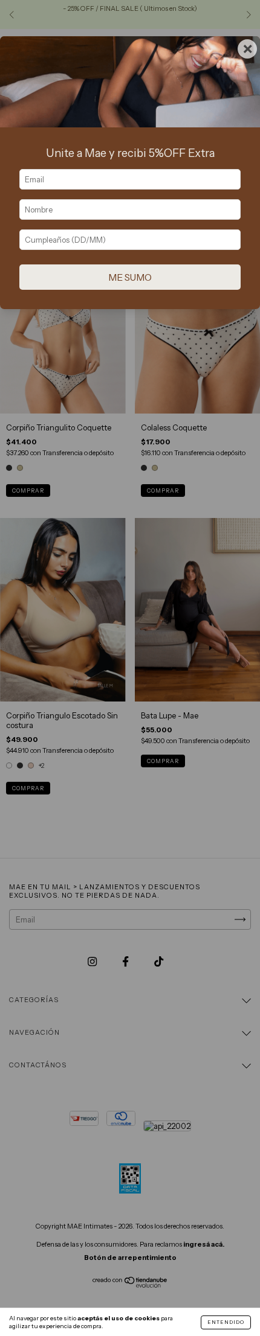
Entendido (225, 1322)
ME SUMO (130, 277)
